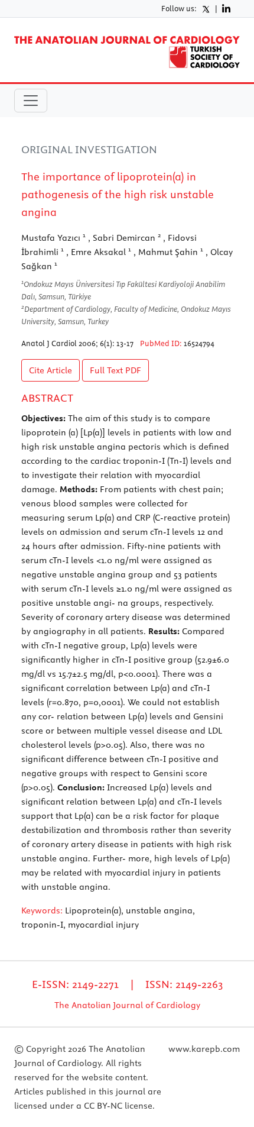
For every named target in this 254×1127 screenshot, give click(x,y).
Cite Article (50, 370)
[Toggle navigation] (30, 100)
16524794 (199, 343)
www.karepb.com (204, 1049)
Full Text (115, 370)
